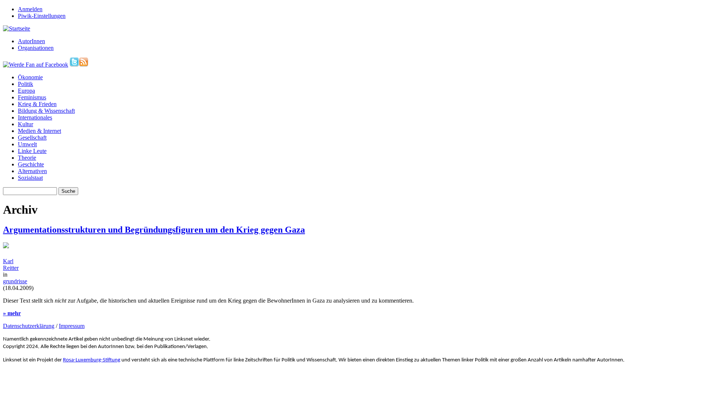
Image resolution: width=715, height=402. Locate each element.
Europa (26, 90)
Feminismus (32, 97)
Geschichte (31, 164)
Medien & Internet (39, 131)
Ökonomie (30, 77)
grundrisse (15, 281)
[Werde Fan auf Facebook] (35, 64)
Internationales (35, 117)
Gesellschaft (32, 137)
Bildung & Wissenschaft (46, 111)
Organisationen (36, 48)
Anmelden (30, 9)
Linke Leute (32, 151)
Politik (25, 84)
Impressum (72, 326)
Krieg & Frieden (37, 104)
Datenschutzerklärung (28, 326)
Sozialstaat (30, 178)
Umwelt (27, 144)
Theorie (27, 157)
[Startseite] (16, 28)
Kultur (25, 124)
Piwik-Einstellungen (42, 16)
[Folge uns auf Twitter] (74, 64)
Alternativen (32, 171)
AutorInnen (31, 41)
